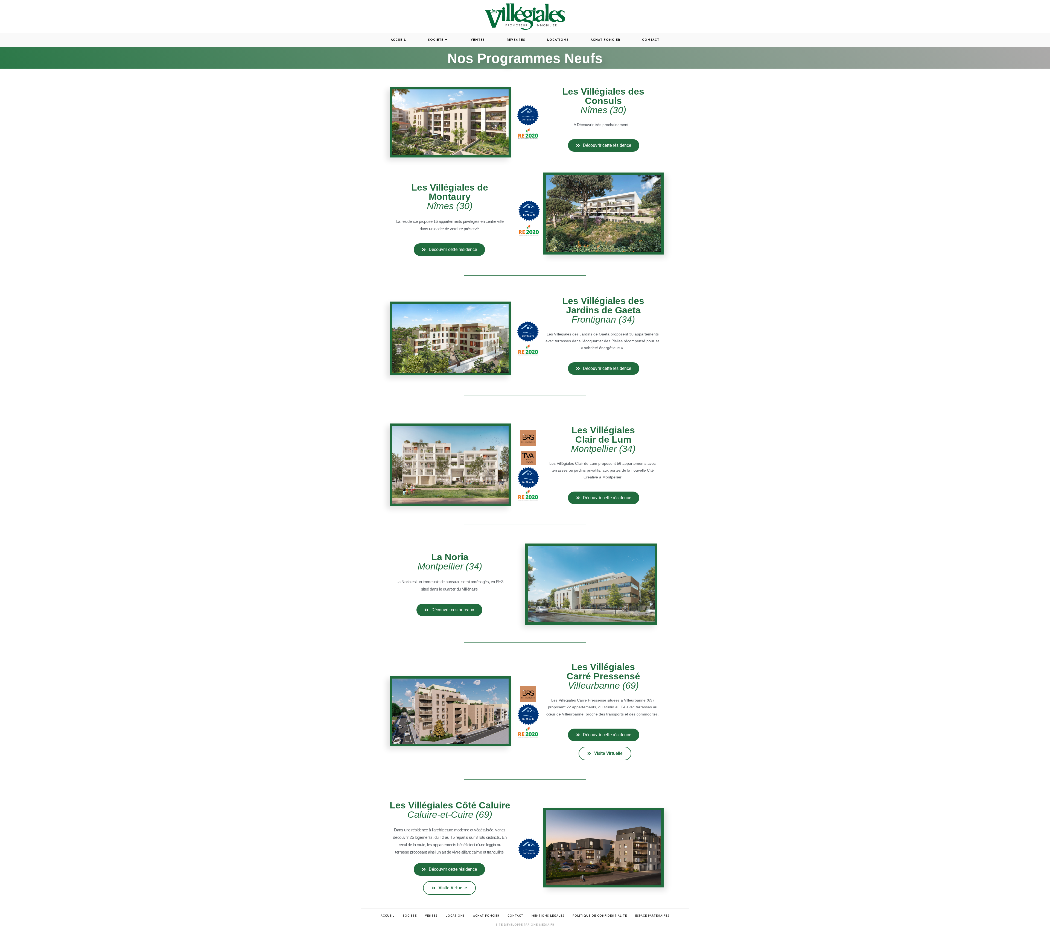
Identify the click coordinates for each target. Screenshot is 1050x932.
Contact (515, 916)
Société (410, 916)
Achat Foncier (486, 916)
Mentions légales (548, 916)
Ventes (431, 916)
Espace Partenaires (652, 916)
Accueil (388, 916)
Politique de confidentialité (600, 916)
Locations (455, 916)
